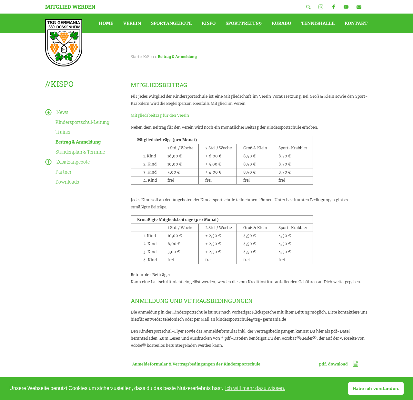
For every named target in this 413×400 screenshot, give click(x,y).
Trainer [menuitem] (63, 132)
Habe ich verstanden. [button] (376, 388)
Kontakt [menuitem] (356, 23)
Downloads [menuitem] (67, 182)
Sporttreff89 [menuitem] (244, 23)
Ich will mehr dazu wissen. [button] (255, 388)
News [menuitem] (62, 112)
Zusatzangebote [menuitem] (73, 162)
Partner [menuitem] (63, 172)
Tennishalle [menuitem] (318, 23)
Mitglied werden (70, 6)
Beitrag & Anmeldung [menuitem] (78, 142)
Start (135, 56)
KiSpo (148, 56)
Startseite (63, 42)
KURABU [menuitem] (281, 23)
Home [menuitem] (106, 23)
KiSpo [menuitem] (209, 23)
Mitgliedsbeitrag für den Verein (160, 115)
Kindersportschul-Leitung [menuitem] (82, 122)
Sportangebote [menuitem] (171, 23)
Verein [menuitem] (132, 23)
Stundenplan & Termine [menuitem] (80, 152)
